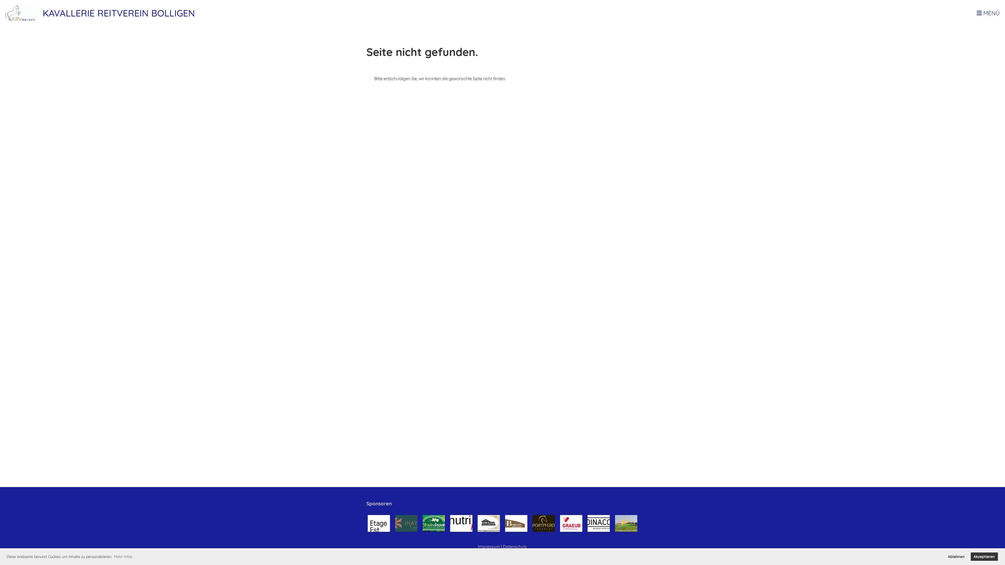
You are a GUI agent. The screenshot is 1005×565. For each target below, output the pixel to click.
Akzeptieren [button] (984, 556)
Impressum (489, 546)
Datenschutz (515, 546)
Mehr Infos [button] (123, 556)
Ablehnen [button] (956, 556)
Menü (991, 13)
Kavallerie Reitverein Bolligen (119, 13)
